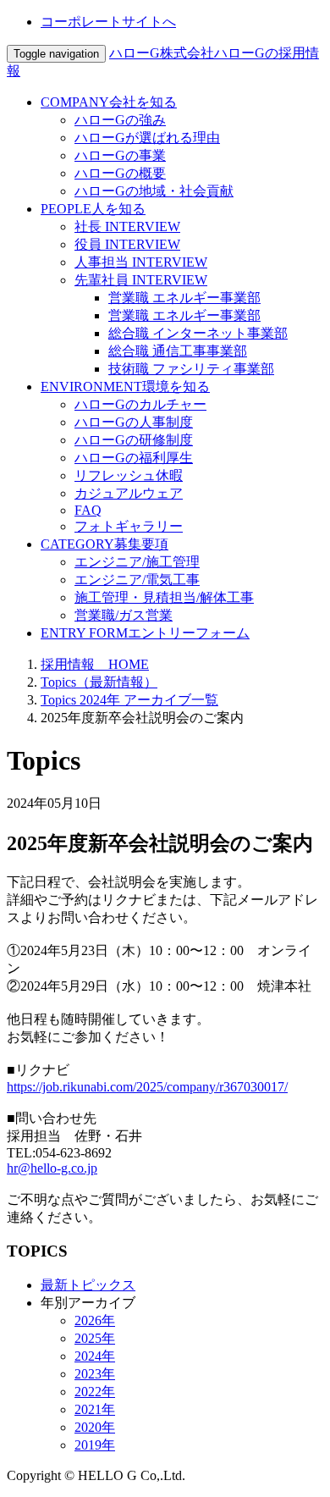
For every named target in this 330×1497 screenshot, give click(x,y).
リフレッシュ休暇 (128, 475)
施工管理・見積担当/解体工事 (164, 597)
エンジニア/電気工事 (137, 579)
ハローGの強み (120, 120)
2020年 (94, 1427)
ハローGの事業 (120, 155)
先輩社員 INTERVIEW (140, 280)
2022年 (94, 1391)
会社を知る (109, 102)
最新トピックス (88, 1285)
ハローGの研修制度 (133, 440)
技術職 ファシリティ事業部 (191, 369)
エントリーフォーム (145, 633)
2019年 (94, 1445)
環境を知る (125, 386)
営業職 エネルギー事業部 (184, 297)
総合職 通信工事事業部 (177, 351)
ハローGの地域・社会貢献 (154, 191)
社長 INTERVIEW (127, 226)
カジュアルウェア (128, 493)
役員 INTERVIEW (127, 244)
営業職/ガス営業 (123, 615)
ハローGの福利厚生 (133, 457)
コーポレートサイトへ (108, 21)
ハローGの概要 (120, 173)
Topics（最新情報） (99, 682)
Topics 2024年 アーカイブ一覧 (129, 700)
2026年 (94, 1320)
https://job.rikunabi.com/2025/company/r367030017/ (147, 1087)
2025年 (94, 1338)
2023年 (94, 1374)
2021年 (94, 1409)
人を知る (93, 209)
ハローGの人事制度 (133, 422)
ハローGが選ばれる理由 (147, 137)
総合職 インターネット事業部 (198, 333)
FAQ (88, 510)
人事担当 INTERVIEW (140, 262)
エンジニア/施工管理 (137, 562)
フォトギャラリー (128, 526)
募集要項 (104, 544)
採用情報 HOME (95, 664)
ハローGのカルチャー (140, 404)
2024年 (94, 1356)
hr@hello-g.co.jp (52, 1168)
